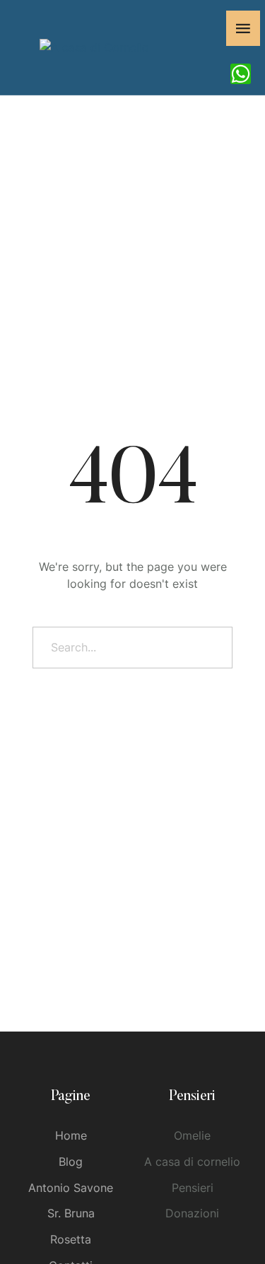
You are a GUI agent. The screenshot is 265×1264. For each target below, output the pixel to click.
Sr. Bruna (71, 1213)
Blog (71, 1161)
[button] (226, 1204)
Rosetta (70, 1239)
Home (71, 1135)
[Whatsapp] (240, 74)
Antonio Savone (70, 1188)
